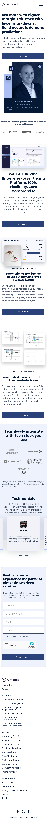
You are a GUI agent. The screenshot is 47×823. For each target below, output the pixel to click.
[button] (41, 4)
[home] (10, 4)
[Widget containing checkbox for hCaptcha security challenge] (19, 645)
